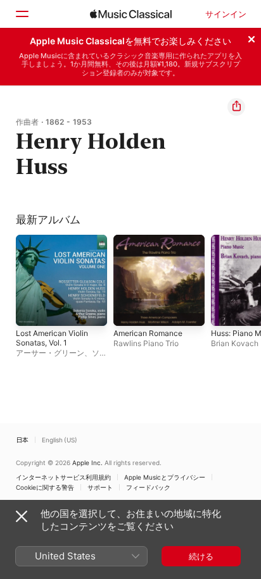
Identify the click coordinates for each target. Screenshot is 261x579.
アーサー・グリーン (50, 353)
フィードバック (148, 487)
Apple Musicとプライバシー (164, 477)
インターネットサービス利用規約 (63, 477)
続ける (201, 556)
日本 (22, 440)
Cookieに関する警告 (45, 487)
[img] (131, 13)
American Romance (147, 333)
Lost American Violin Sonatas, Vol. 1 (52, 337)
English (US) (59, 440)
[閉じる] (251, 37)
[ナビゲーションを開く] (21, 14)
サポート (100, 487)
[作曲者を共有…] (236, 107)
